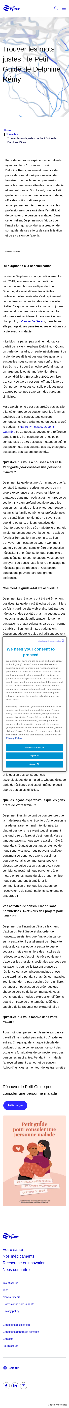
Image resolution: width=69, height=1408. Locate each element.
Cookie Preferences (57, 1404)
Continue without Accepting (51, 640)
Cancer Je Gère (32, 321)
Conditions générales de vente (21, 1331)
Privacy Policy (14, 738)
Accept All (34, 764)
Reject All (34, 756)
